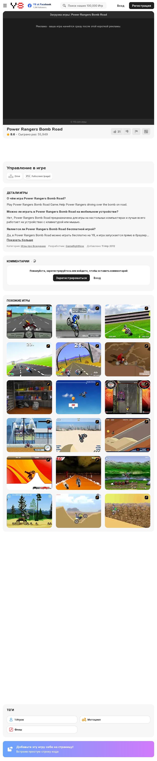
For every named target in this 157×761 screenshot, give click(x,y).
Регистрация (141, 5)
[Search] (63, 5)
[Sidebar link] (5, 5)
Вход (120, 5)
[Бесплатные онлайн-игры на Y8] (17, 5)
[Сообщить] (136, 131)
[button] (20, 240)
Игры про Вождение (33, 246)
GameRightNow (75, 246)
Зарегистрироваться (71, 278)
